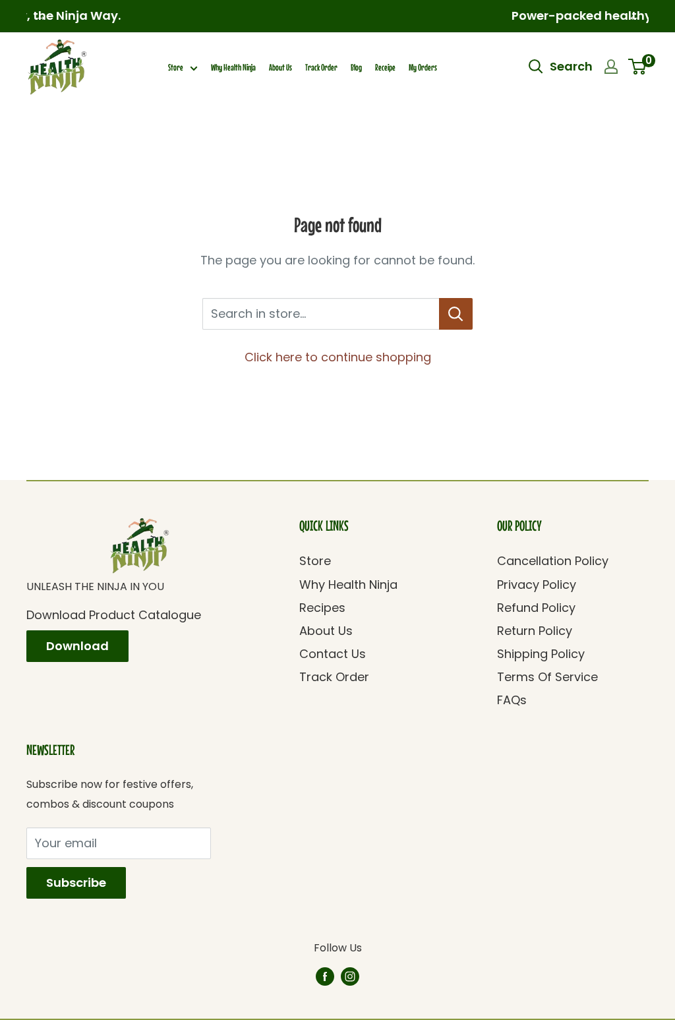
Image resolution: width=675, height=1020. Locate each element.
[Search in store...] (456, 314)
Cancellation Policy (552, 561)
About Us (280, 67)
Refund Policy (536, 607)
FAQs (512, 700)
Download (77, 646)
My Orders (423, 67)
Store (175, 67)
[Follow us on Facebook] (325, 976)
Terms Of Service (547, 677)
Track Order (321, 67)
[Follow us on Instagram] (350, 976)
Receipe (385, 67)
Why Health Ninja (233, 67)
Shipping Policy (541, 653)
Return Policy (534, 630)
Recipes (322, 607)
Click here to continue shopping (338, 357)
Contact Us (332, 653)
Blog (356, 67)
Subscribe (76, 882)
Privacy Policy (536, 584)
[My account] (611, 66)
